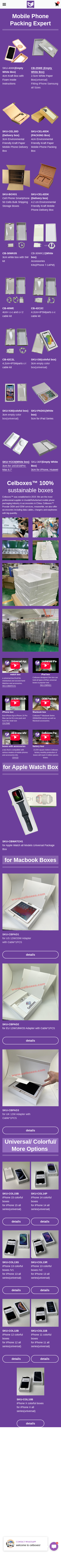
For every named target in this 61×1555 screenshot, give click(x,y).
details (30, 954)
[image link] (30, 4)
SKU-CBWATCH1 (9, 686)
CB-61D (15, 758)
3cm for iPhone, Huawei (44, 469)
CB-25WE (6, 723)
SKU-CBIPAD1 (45, 685)
